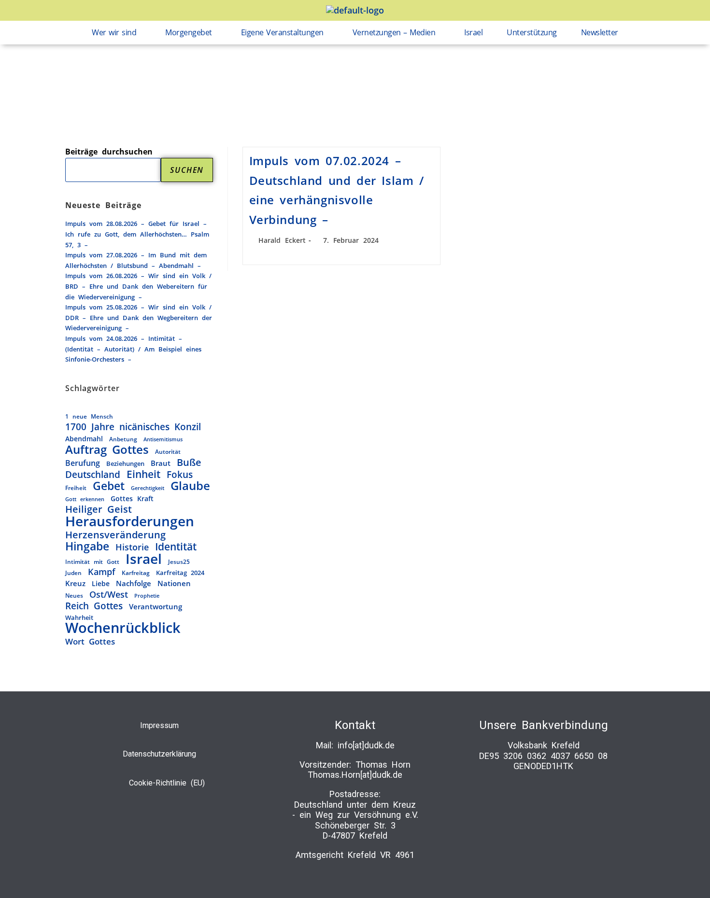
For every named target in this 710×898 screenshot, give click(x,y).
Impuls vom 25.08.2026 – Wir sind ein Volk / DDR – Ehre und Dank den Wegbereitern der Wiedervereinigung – (138, 317)
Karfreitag (136, 572)
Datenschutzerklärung (159, 753)
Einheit (143, 474)
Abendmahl (84, 438)
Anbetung (123, 439)
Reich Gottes (94, 606)
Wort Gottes (90, 641)
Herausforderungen (129, 521)
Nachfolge (133, 583)
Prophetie (146, 595)
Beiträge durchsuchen (109, 151)
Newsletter (599, 32)
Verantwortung (155, 606)
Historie (132, 547)
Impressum (159, 725)
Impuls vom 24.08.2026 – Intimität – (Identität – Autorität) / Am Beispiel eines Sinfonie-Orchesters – (133, 349)
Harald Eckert (282, 240)
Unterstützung (532, 32)
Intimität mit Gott (92, 562)
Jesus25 (179, 561)
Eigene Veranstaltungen (282, 32)
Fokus (180, 474)
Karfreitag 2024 (180, 572)
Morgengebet (188, 32)
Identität (176, 546)
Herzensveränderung (115, 535)
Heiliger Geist (98, 509)
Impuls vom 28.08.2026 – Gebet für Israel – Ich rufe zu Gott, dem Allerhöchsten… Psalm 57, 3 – (137, 234)
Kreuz (75, 583)
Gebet (109, 486)
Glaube (190, 486)
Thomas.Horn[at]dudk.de (355, 775)
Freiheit (75, 488)
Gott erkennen (84, 499)
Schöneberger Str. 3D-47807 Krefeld (355, 830)
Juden (73, 572)
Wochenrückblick (123, 628)
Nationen (174, 583)
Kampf (101, 572)
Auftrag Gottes (107, 450)
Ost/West (108, 594)
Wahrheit (79, 617)
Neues (74, 595)
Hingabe (87, 546)
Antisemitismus (163, 439)
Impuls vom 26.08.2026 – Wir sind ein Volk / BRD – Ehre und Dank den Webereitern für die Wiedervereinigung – (138, 286)
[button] (116, 32)
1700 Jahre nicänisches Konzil (133, 426)
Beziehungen (125, 463)
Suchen (187, 170)
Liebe (101, 583)
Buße (189, 462)
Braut (160, 463)
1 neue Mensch (89, 416)
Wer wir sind (114, 32)
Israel (473, 32)
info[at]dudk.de (366, 745)
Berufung (82, 463)
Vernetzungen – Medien (394, 32)
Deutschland (92, 474)
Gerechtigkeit (147, 487)
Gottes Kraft (132, 498)
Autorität (168, 451)
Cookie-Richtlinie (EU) (167, 782)
